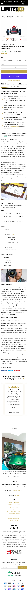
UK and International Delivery (14, 511)
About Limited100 (14, 508)
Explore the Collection (14, 502)
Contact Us (14, 515)
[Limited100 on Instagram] (17, 528)
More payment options (14, 80)
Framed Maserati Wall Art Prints (12, 16)
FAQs (14, 509)
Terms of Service (14, 520)
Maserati (24, 351)
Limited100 (18, 580)
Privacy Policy (14, 516)
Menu (4, 4)
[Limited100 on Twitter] (11, 528)
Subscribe (22, 567)
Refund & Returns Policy (14, 518)
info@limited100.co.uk (15, 493)
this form (17, 495)
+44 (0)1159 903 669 (18, 490)
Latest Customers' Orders (14, 504)
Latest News (14, 428)
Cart (25, 4)
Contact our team (14, 126)
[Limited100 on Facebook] (14, 528)
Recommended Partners (14, 513)
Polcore (13, 234)
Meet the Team (14, 506)
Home (2, 16)
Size (2, 57)
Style (2, 64)
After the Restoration (14, 431)
